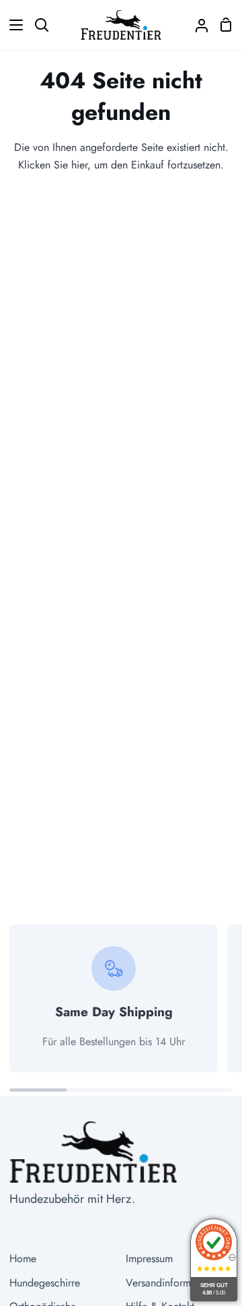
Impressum (149, 1258)
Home (22, 1258)
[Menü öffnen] (12, 25)
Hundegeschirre (44, 1283)
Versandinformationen (175, 1283)
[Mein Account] (196, 25)
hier (79, 165)
